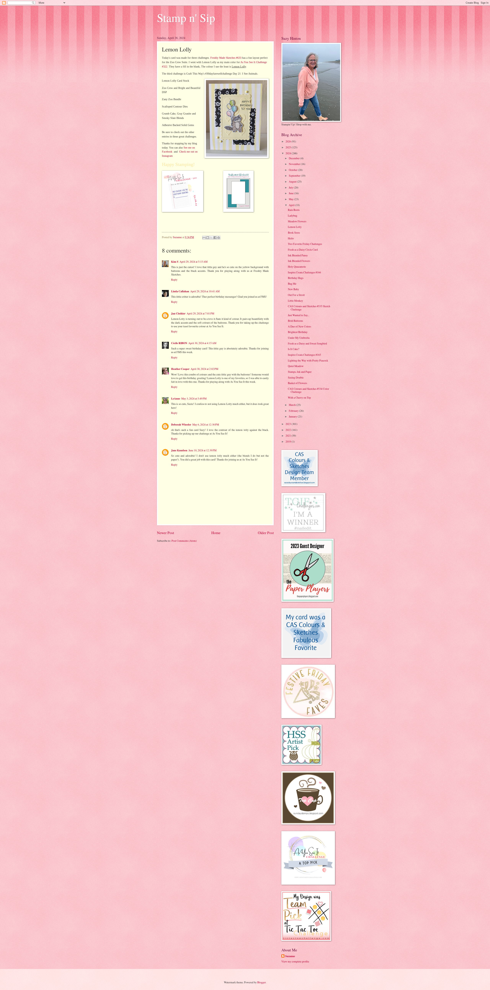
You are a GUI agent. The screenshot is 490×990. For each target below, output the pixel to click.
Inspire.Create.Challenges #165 (304, 355)
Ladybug (292, 215)
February (294, 411)
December (294, 158)
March (292, 405)
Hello (291, 238)
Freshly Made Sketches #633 (225, 57)
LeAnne (175, 398)
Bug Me (292, 283)
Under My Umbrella (299, 337)
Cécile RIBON (179, 343)
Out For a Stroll (296, 295)
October (293, 170)
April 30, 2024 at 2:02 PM (204, 369)
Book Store (294, 232)
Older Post (266, 532)
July (291, 187)
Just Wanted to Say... (298, 315)
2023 (289, 424)
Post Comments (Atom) (184, 541)
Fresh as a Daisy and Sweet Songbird (307, 343)
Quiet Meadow (296, 366)
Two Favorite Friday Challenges (305, 244)
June (291, 193)
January (293, 416)
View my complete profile (295, 961)
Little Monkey (295, 300)
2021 (289, 435)
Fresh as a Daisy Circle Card (303, 249)
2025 (289, 147)
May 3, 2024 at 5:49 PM (194, 398)
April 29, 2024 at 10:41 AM (205, 291)
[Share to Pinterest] (218, 238)
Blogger (261, 982)
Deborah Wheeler (181, 424)
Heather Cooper (180, 369)
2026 (289, 141)
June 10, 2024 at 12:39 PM (202, 450)
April (292, 205)
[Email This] (204, 238)
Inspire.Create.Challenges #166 (304, 272)
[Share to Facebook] (215, 238)
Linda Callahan (180, 291)
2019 (289, 441)
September (295, 175)
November (295, 164)
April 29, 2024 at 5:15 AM (193, 261)
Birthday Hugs (295, 278)
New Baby (293, 289)
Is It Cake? (293, 349)
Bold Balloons (295, 320)
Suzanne (290, 956)
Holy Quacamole (297, 266)
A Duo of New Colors (299, 326)
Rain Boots (294, 210)
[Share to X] (211, 238)
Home (215, 532)
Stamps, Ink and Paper (300, 372)
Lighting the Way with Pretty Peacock (308, 360)
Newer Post (165, 532)
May (291, 199)
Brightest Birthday (298, 332)
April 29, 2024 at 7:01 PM (200, 313)
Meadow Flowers (297, 221)
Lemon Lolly (295, 227)
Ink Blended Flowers (299, 261)
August (293, 181)
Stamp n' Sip (186, 17)
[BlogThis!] (208, 238)
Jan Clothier (178, 313)
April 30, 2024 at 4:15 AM (202, 343)
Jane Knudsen (179, 450)
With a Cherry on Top (299, 397)
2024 (289, 153)
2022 (289, 430)
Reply (174, 279)
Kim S (174, 262)
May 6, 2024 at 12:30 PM (205, 424)
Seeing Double (296, 377)
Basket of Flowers (297, 383)
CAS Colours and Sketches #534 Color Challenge (308, 390)
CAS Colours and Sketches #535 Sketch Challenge (309, 307)
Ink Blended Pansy (298, 255)
